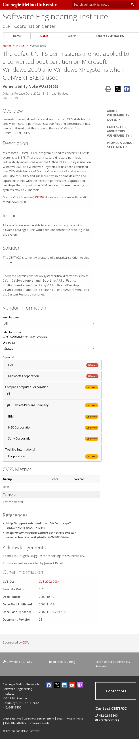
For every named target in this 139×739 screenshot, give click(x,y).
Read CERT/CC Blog (62, 662)
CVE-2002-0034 (49, 582)
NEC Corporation (19, 427)
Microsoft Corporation (23, 376)
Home (17, 36)
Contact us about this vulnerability (118, 131)
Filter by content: (12, 332)
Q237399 (38, 197)
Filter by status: (11, 317)
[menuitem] (17, 36)
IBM (11, 416)
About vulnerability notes (118, 115)
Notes (44, 36)
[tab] (52, 365)
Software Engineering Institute (55, 16)
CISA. (25, 642)
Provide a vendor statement (120, 145)
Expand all (8, 357)
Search (72, 36)
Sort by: (10, 342)
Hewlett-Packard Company (30, 405)
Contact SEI (116, 690)
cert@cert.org (109, 720)
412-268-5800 (12, 707)
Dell (10, 365)
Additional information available (28, 336)
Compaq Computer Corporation (26, 387)
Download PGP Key (19, 662)
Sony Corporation (20, 438)
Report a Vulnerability (110, 36)
